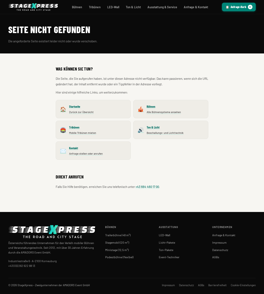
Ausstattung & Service (162, 7)
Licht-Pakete (167, 242)
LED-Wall (113, 7)
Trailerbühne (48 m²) (118, 235)
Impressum (219, 242)
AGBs (215, 257)
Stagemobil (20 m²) (117, 242)
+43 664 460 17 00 (147, 187)
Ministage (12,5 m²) (117, 250)
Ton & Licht (133, 7)
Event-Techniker (169, 257)
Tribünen (95, 7)
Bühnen (77, 7)
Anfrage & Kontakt (196, 7)
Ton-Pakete (166, 250)
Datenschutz (220, 250)
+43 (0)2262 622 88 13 (21, 265)
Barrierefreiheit (217, 285)
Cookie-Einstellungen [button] (243, 285)
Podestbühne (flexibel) (119, 257)
